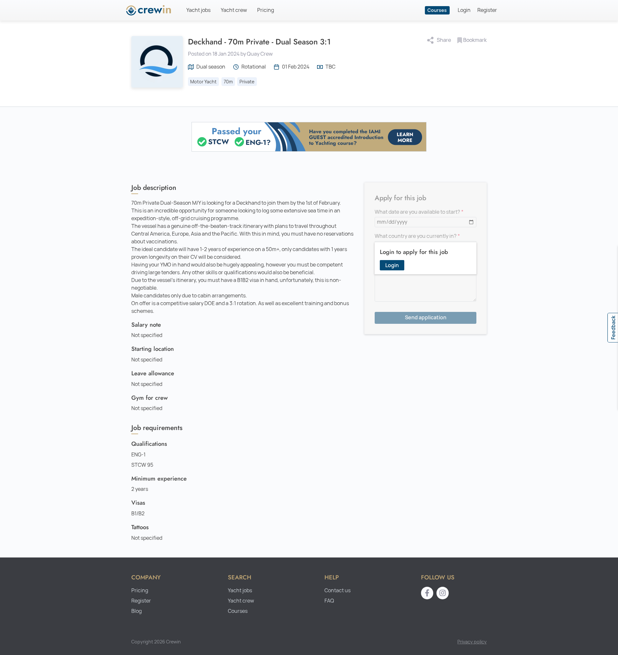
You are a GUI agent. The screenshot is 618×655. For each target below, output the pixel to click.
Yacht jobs (198, 10)
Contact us (337, 590)
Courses (437, 10)
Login (464, 10)
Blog (136, 611)
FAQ (329, 600)
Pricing (265, 10)
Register (487, 10)
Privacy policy (472, 642)
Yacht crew (234, 10)
